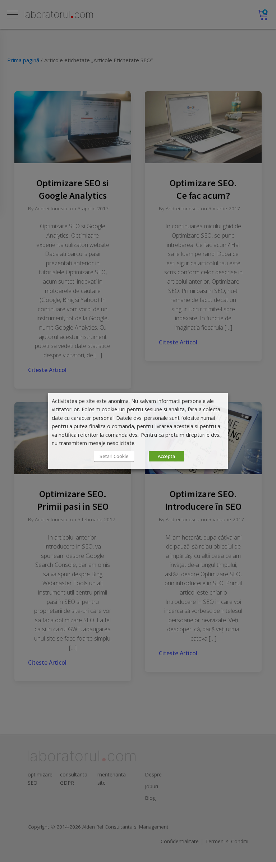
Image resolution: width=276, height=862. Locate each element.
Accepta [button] (166, 456)
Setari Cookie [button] (114, 456)
